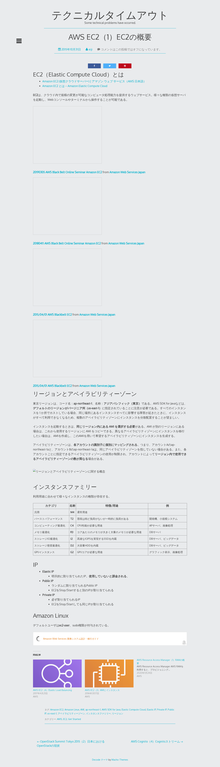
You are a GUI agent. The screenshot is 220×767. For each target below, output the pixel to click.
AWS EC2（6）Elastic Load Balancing (52, 690)
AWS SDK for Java (111, 709)
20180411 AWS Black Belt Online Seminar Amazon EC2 (67, 243)
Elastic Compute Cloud (134, 709)
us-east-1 (52, 713)
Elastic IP (151, 709)
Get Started (74, 719)
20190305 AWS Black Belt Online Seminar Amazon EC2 (67, 172)
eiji (90, 49)
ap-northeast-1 (93, 709)
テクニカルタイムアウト (110, 14)
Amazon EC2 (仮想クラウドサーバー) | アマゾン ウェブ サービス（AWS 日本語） (94, 81)
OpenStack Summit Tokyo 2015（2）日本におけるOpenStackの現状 (71, 743)
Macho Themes (120, 759)
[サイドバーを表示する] (19, 40)
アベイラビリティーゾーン (71, 713)
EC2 (65, 719)
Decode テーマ (100, 759)
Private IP (162, 709)
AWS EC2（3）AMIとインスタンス (102, 690)
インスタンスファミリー (98, 713)
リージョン (117, 713)
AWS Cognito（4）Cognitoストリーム (155, 741)
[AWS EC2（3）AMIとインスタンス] (109, 673)
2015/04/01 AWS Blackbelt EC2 (52, 314)
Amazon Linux (72, 709)
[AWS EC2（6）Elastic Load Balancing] (57, 673)
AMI (82, 709)
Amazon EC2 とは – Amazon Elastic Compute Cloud (74, 86)
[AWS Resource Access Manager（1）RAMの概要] (163, 668)
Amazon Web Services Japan (127, 172)
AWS (59, 719)
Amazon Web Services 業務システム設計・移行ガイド (71, 638)
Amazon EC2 (56, 709)
